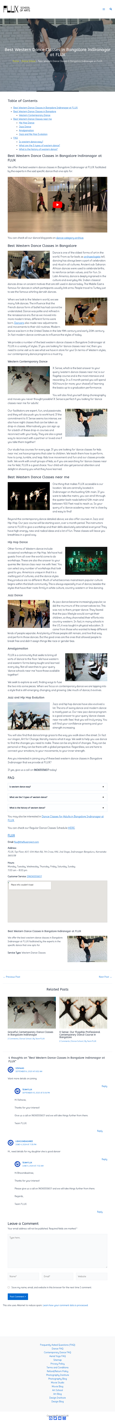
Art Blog (57, 1394)
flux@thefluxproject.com (26, 842)
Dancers (19, 323)
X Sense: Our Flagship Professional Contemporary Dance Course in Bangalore (79, 1035)
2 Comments (13, 1038)
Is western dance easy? (31, 141)
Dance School (25, 1038)
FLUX (11, 835)
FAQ (15, 138)
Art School (57, 1390)
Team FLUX (27, 1089)
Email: (11, 842)
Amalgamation (26, 130)
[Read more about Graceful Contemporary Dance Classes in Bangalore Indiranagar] (32, 1012)
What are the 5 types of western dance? (39, 145)
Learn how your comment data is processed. (65, 1305)
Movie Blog (57, 1386)
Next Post (105, 977)
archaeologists (92, 256)
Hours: (11, 862)
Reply (104, 1086)
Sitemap (57, 1360)
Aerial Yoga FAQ (57, 1356)
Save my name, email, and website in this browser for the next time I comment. (52, 1287)
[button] (111, 9)
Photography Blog (57, 1378)
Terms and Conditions (58, 1367)
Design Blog (57, 1401)
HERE (71, 828)
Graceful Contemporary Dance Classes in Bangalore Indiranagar (30, 1033)
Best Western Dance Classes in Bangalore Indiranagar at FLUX (45, 107)
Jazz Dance (25, 126)
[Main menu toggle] (104, 9)
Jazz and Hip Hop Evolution (33, 134)
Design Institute (57, 1397)
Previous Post (11, 977)
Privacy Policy (57, 1363)
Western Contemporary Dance (34, 115)
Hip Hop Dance (26, 122)
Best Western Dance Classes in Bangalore (34, 111)
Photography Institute (57, 1375)
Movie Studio (57, 1382)
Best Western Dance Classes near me (32, 119)
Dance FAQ (57, 1348)
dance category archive (69, 237)
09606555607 (34, 876)
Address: (12, 848)
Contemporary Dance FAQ (57, 1352)
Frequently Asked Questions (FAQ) (57, 1344)
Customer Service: (17, 876)
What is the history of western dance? (38, 149)
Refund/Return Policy (57, 1371)
